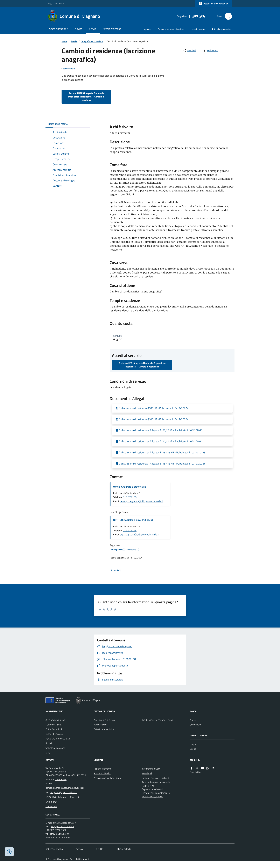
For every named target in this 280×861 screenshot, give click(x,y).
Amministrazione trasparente (156, 782)
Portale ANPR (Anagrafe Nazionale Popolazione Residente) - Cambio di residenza (86, 96)
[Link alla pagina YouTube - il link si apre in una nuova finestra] (196, 16)
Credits (99, 849)
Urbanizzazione (198, 29)
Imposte (147, 29)
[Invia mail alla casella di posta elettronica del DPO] (64, 823)
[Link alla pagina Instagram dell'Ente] (197, 768)
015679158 (60, 779)
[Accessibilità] (9, 851)
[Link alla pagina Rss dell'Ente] (213, 768)
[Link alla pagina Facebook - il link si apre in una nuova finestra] (189, 16)
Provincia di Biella (102, 773)
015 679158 (129, 497)
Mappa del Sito (124, 849)
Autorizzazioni (100, 724)
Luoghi (193, 744)
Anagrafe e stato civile (92, 41)
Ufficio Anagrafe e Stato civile (129, 487)
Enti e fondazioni (54, 729)
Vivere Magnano (112, 29)
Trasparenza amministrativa (171, 29)
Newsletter (195, 772)
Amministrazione (58, 29)
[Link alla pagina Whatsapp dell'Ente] (208, 768)
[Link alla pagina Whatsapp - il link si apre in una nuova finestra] (200, 16)
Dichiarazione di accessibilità (155, 778)
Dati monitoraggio (54, 849)
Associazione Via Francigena (107, 778)
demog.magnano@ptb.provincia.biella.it (141, 501)
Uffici (48, 752)
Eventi (193, 749)
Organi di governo (54, 734)
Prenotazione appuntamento (156, 793)
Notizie (193, 720)
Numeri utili (51, 806)
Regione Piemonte (56, 3)
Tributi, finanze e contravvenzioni (157, 720)
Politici (49, 743)
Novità (78, 29)
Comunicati (195, 724)
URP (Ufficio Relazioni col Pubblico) (133, 520)
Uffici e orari (51, 802)
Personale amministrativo (58, 738)
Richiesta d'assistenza (152, 796)
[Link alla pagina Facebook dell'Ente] (191, 768)
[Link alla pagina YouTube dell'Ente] (202, 768)
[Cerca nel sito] (227, 16)
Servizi (92, 29)
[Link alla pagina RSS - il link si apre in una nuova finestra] (203, 16)
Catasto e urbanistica (104, 729)
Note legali (147, 773)
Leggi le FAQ (148, 785)
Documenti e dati (54, 724)
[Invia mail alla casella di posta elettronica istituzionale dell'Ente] (65, 787)
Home (64, 41)
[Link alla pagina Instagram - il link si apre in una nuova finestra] (193, 16)
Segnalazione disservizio (153, 789)
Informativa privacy (151, 768)
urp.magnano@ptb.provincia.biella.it (139, 534)
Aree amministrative (55, 720)
